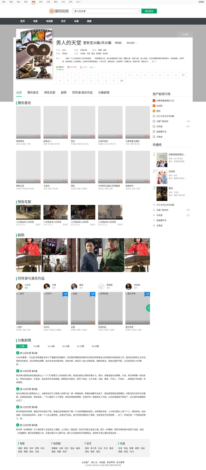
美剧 (53, 451)
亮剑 (73, 141)
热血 (126, 448)
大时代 (46, 327)
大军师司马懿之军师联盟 (109, 186)
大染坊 (46, 186)
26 (121, 81)
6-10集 (36, 346)
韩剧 (59, 451)
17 (183, 75)
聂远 (93, 54)
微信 (11, 2)
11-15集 (51, 346)
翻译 (55, 2)
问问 (63, 2)
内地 (37, 451)
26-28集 (95, 346)
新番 (131, 448)
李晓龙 (64, 54)
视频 (33, 2)
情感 (87, 448)
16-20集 (66, 346)
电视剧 (49, 21)
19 (67, 81)
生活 (106, 448)
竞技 (98, 451)
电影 (35, 21)
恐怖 (37, 448)
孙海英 (82, 54)
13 (152, 75)
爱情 (26, 448)
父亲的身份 (103, 141)
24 (106, 81)
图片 (26, 2)
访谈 (100, 448)
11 (137, 75)
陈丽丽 (98, 54)
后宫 (120, 448)
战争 (105, 50)
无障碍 (201, 2)
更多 (153, 62)
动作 (31, 448)
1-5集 (21, 346)
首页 (22, 21)
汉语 (48, 2)
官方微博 (120, 462)
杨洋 (65, 451)
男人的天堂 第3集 (28, 389)
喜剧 (20, 448)
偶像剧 (54, 448)
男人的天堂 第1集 (28, 353)
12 (144, 75)
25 (114, 81)
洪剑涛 (105, 54)
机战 (143, 448)
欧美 (20, 451)
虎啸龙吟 (129, 186)
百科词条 (131, 43)
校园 (126, 451)
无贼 (73, 327)
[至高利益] (110, 308)
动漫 (76, 21)
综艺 (63, 21)
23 (98, 81)
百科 (70, 2)
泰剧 (78, 448)
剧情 (100, 50)
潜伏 (73, 186)
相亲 (92, 451)
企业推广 (86, 462)
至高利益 (102, 327)
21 (83, 81)
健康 (89, 21)
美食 (111, 448)
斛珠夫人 (47, 141)
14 (160, 75)
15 (168, 75)
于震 (88, 54)
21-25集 (80, 346)
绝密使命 (20, 141)
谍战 (72, 448)
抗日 (67, 448)
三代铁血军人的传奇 (25, 222)
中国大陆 (83, 50)
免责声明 (111, 462)
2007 (64, 50)
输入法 (94, 462)
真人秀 (93, 448)
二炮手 (19, 327)
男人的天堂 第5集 (28, 425)
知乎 (18, 2)
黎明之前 (20, 186)
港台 (31, 451)
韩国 (26, 451)
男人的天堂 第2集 (28, 371)
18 (60, 81)
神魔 (120, 451)
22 (91, 81)
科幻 (43, 448)
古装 (61, 448)
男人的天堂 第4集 (28, 407)
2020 (131, 451)
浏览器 (102, 462)
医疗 (41, 2)
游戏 (87, 451)
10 (129, 75)
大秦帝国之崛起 (132, 141)
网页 (3, 2)
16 (175, 75)
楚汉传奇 (129, 327)
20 (75, 81)
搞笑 (137, 448)
